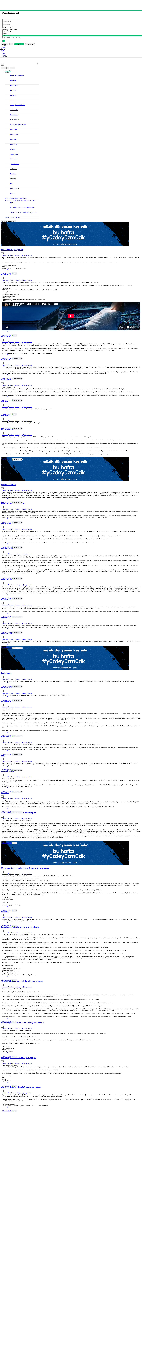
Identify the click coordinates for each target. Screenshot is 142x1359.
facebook (5, 255)
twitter (11, 255)
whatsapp (17, 255)
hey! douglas (6, 673)
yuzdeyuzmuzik (18, 358)
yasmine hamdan (8, 484)
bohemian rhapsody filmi (12, 249)
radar (15, 273)
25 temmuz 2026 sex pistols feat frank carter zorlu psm (25, 868)
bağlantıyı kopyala (27, 255)
